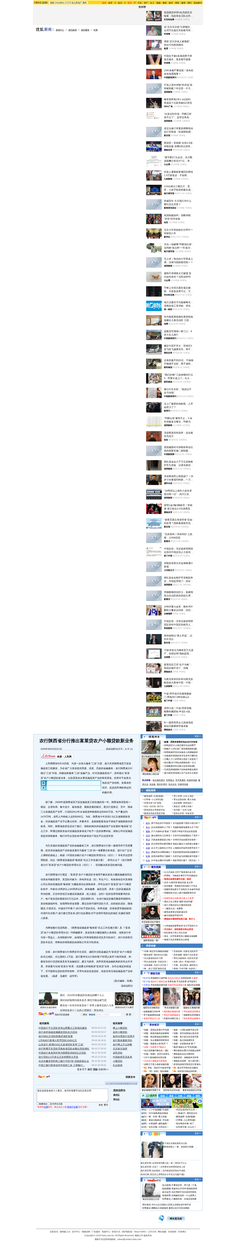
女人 (152, 3)
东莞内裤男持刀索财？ (162, 856)
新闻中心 (60, 30)
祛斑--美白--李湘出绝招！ (185, 961)
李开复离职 (180, 780)
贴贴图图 (166, 1188)
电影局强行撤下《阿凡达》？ (186, 860)
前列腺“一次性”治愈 (183, 810)
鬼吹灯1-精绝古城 (159, 981)
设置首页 (54, 1232)
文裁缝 (167, 755)
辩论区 (116, 1099)
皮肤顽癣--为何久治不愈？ (156, 965)
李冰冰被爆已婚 (171, 1008)
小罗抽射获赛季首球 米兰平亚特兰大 (181, 926)
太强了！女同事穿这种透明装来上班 (168, 1167)
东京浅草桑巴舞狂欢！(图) (156, 1050)
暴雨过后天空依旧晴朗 (179, 1208)
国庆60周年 (162, 784)
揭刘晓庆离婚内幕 (172, 1011)
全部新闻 (172, 1232)
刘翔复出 (170, 780)
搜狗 (84, 3)
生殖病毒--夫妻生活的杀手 (186, 951)
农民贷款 (117, 1052)
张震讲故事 (186, 978)
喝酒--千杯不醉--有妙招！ (185, 968)
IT (135, 3)
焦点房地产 (77, 3)
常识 (148, 840)
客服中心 (106, 1232)
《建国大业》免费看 (173, 908)
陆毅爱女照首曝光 (192, 1015)
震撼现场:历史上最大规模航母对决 (180, 893)
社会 (148, 860)
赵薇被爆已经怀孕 (152, 1011)
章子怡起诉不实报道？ (162, 823)
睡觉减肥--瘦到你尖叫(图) (156, 955)
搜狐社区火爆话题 (149, 1139)
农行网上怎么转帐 (122, 1044)
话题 (148, 848)
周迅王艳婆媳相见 (172, 1015)
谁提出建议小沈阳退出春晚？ (186, 844)
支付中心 (76, 1232)
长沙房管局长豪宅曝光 (162, 844)
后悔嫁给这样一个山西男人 (184, 1195)
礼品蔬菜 (117, 1065)
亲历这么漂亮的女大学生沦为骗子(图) (167, 1174)
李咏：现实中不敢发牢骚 (159, 1068)
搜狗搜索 (46, 1014)
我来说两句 (112, 749)
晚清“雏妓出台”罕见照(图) (185, 1047)
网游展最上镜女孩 (151, 774)
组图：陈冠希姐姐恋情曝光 (156, 1037)
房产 (146, 3)
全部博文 (182, 1232)
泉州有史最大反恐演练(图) (183, 766)
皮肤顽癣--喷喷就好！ (184, 803)
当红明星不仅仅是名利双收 (184, 1192)
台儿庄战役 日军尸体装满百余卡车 (180, 872)
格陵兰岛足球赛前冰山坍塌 (176, 939)
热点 (148, 852)
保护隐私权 (127, 1232)
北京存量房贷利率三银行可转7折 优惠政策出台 (64, 1061)
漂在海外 (146, 1204)
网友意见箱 (176, 1218)
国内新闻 (72, 30)
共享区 (146, 985)
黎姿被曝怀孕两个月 (151, 1090)
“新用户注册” (72, 1107)
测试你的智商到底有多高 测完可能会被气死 (83, 1000)
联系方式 (116, 1232)
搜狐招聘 (86, 1232)
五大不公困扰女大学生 (162, 848)
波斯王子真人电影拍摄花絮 (156, 1064)
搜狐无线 (155, 973)
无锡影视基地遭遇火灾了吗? (186, 827)
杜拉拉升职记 (174, 978)
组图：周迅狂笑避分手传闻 (156, 1030)
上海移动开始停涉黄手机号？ (186, 848)
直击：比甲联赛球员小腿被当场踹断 (180, 936)
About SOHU (140, 1232)
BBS (189, 3)
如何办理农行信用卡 (124, 1036)
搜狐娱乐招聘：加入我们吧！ (187, 1061)
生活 (148, 835)
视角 (148, 831)
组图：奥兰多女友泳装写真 (186, 1037)
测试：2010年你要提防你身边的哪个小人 (82, 995)
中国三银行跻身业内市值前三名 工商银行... (62, 1065)
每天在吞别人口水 (151, 1199)
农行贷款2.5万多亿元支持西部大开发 (58, 1057)
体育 (110, 3)
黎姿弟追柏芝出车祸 (192, 1090)
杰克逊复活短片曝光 (150, 922)
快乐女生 (172, 784)
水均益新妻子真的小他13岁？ (186, 823)
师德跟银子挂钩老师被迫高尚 (184, 769)
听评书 (146, 978)
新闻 (148, 844)
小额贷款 (117, 1061)
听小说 (146, 981)
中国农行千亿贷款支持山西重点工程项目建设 (63, 1028)
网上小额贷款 (120, 1028)
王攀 (166, 759)
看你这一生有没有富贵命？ (74, 1005)
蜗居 (189, 879)
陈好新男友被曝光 (192, 1018)
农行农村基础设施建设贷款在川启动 (58, 1032)
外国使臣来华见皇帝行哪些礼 (184, 755)
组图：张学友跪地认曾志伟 (186, 1033)
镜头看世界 (146, 1163)
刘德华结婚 (183, 784)
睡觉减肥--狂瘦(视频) (153, 796)
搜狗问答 (150, 817)
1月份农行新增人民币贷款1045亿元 (58, 1040)
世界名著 (172, 981)
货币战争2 (192, 981)
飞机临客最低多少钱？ (162, 840)
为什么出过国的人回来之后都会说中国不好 (171, 1204)
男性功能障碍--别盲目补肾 (186, 958)
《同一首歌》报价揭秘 (158, 1071)
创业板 (152, 784)
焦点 (148, 827)
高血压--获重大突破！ (184, 806)
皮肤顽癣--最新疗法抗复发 (186, 955)
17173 (68, 3)
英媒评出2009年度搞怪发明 (184, 1188)
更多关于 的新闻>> (92, 1069)
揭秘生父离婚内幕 (191, 1008)
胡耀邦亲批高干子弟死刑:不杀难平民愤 (182, 889)
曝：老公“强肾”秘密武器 (155, 968)
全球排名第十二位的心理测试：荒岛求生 (81, 1010)
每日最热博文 (159, 780)
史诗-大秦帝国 (170, 882)
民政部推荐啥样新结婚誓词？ (186, 852)
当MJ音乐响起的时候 (187, 1071)
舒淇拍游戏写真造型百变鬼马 (187, 1064)
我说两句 (198, 3)
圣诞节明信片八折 (152, 1018)
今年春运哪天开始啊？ (162, 860)
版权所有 (148, 1235)
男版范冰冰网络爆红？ (162, 852)
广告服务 (96, 1232)
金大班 (190, 882)
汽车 (140, 3)
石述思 (167, 769)
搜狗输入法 (65, 1232)
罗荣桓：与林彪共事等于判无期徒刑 (180, 875)
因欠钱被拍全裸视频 (150, 756)
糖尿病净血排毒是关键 (154, 813)
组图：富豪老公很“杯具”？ (156, 1043)
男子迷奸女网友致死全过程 (174, 1143)
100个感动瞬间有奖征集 (155, 1057)
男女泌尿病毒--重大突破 (185, 799)
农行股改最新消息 (122, 1040)
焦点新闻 (166, 1185)
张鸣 (166, 745)
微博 (183, 3)
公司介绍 (152, 1232)
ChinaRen (59, 3)
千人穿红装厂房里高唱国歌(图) (183, 749)
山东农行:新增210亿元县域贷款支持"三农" (61, 1044)
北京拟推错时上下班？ (162, 827)
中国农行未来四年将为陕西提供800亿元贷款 (62, 1052)
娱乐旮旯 (166, 1192)
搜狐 (52, 3)
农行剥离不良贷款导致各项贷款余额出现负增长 (64, 1048)
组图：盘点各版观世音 (184, 1040)
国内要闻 (85, 30)
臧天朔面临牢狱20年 (173, 915)
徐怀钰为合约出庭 (171, 1090)
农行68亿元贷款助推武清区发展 (56, 1036)
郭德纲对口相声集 (159, 978)
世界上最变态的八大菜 (101, 1005)
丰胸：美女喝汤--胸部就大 (186, 965)
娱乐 (120, 3)
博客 (177, 3)
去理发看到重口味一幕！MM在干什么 (169, 1163)
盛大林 (167, 773)
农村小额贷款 (120, 1032)
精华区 (116, 1095)
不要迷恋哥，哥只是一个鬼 (184, 1185)
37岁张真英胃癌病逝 (150, 904)
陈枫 (166, 749)
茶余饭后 (154, 1024)
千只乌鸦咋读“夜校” (160, 831)
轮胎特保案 (192, 780)
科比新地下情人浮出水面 (175, 933)
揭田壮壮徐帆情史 (151, 1008)
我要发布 (130, 1077)
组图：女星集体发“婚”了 (185, 1043)
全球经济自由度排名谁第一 (185, 840)
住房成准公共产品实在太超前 (184, 773)
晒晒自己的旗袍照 (160, 1208)
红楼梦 (195, 978)
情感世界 (166, 1195)
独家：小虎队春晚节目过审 (186, 1030)
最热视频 (156, 867)
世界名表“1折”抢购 (152, 803)
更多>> (198, 736)
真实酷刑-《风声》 (150, 887)
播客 (165, 3)
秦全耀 (167, 762)
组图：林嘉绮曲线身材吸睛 (156, 1033)
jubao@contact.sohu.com (129, 1239)
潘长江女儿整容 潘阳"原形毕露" (178, 901)
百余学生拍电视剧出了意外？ (186, 835)
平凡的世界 (181, 981)
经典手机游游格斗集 (177, 985)
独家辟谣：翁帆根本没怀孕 (186, 1057)
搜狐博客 (154, 737)
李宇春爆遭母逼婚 (152, 1015)
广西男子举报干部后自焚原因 (183, 831)
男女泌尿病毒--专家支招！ (156, 961)
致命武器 (182, 882)
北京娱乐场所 (120, 1048)
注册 (46, 1107)
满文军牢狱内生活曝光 (187, 1068)
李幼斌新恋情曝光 (192, 1011)
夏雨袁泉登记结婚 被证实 (175, 912)
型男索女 (166, 1199)
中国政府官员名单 (122, 1057)
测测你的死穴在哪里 (124, 1007)
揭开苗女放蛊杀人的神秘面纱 (184, 752)
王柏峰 (167, 766)
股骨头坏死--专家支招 (184, 813)
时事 (96, 30)
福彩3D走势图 (193, 985)
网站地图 (162, 1232)
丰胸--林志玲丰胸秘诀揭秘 (156, 951)
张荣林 (167, 752)
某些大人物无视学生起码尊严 (182, 745)
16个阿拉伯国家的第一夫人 (183, 762)
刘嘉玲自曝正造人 (172, 1018)
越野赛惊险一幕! (150, 940)
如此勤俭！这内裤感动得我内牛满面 (168, 1170)
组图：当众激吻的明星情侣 (156, 1040)
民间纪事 (145, 1174)
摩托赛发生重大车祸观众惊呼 (187, 1050)
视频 (158, 3)
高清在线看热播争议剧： (175, 879)
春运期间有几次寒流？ (162, 835)
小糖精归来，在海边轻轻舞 (184, 1199)
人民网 (68, 756)
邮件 (171, 3)
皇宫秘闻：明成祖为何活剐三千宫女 (180, 886)
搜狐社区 (154, 1134)
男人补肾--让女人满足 (184, 796)
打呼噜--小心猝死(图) (153, 799)
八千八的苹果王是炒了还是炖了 (183, 759)
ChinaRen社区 (154, 1180)
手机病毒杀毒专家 (159, 985)
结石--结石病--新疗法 (153, 806)
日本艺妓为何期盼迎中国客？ (186, 856)
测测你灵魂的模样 (48, 1007)
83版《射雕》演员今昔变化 (156, 1054)
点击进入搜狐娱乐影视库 (155, 1061)
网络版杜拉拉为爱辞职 (184, 1054)
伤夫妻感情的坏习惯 (153, 958)
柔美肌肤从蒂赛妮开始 (154, 810)
